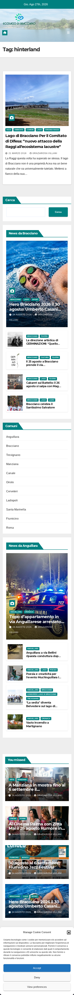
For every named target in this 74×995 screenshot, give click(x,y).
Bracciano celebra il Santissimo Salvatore (40, 405)
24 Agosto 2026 (22, 314)
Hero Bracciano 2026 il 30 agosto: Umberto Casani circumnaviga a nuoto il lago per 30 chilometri (34, 311)
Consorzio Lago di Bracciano (41, 694)
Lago (39, 130)
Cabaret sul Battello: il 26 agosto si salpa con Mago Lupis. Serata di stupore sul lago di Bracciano (43, 388)
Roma (10, 527)
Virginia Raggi (52, 130)
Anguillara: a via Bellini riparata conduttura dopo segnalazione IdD (43, 656)
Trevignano (13, 455)
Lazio (51, 400)
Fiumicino (12, 518)
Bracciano (15, 299)
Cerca (10, 200)
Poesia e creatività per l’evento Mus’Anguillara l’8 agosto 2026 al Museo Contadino (43, 679)
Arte (12, 779)
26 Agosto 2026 (22, 795)
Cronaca (29, 612)
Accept (37, 968)
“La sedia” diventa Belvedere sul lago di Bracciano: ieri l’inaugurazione (40, 708)
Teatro (44, 336)
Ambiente (18, 130)
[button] (69, 932)
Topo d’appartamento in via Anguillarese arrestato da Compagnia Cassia (35, 621)
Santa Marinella (16, 509)
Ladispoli (12, 500)
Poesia (53, 670)
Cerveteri (12, 491)
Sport (35, 299)
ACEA (8, 130)
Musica (25, 857)
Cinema (13, 818)
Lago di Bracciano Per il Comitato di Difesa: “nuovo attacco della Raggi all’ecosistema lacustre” (36, 141)
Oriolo (10, 482)
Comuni (30, 130)
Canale (10, 473)
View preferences (37, 986)
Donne (23, 818)
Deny (37, 977)
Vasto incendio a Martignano (37, 724)
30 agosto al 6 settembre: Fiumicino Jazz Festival (34, 865)
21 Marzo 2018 (18, 153)
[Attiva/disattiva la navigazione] (68, 32)
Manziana (12, 464)
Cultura (45, 357)
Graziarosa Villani (45, 153)
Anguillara (12, 436)
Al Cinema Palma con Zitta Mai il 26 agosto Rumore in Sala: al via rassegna (35, 828)
